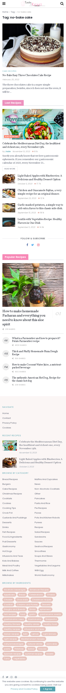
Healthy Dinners (12, 624)
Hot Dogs (7, 551)
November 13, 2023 (21, 151)
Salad (31, 648)
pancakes (52, 644)
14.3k (41, 227)
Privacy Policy (9, 422)
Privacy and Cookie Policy (24, 688)
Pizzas (38, 512)
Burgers (6, 484)
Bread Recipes (10, 479)
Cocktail (8, 604)
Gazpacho (51, 619)
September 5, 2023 (26, 227)
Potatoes (19, 648)
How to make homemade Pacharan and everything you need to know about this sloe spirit (23, 318)
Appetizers (9, 594)
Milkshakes (8, 575)
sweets (50, 653)
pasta (7, 648)
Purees (38, 522)
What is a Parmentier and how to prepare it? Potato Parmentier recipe (36, 340)
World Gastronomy (44, 575)
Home (5, 12)
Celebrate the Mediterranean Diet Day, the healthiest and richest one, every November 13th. (31, 145)
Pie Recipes (41, 508)
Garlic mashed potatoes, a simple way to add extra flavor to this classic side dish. (40, 206)
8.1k (36, 151)
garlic (32, 614)
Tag (13, 12)
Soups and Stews (44, 555)
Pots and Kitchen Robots (47, 517)
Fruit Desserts (9, 541)
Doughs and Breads (14, 609)
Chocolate (22, 599)
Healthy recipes (12, 629)
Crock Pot (7, 512)
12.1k (42, 198)
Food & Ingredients (12, 536)
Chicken (8, 599)
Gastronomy (11, 136)
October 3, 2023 (25, 183)
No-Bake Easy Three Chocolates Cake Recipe (26, 75)
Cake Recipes (9, 71)
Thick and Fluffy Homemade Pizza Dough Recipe (35, 353)
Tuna (6, 658)
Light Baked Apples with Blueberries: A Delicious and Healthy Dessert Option (40, 177)
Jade (8, 151)
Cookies (6, 427)
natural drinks (35, 644)
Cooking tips (9, 508)
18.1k (42, 212)
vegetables (19, 658)
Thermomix (40, 560)
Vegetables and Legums (47, 565)
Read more (9, 168)
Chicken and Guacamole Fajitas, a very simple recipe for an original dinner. (40, 192)
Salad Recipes (42, 532)
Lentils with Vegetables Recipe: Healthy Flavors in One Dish (40, 221)
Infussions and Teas (12, 555)
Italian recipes (11, 634)
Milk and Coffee (10, 570)
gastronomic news (14, 619)
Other (38, 493)
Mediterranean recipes (33, 639)
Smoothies (40, 551)
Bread (22, 594)
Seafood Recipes (44, 546)
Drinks (5, 527)
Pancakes (40, 498)
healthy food (50, 624)
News (37, 484)
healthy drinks (32, 624)
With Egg (39, 570)
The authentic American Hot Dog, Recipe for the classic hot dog (36, 379)
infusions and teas (34, 629)
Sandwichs (40, 536)
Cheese (51, 594)
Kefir (25, 634)
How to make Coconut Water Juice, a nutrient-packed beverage (37, 366)
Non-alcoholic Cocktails (47, 488)
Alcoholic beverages (15, 589)
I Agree (47, 688)
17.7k (38, 183)
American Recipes (39, 589)
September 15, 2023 (27, 212)
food (22, 614)
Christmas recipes (41, 599)
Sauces (38, 541)
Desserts (7, 522)
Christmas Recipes (12, 493)
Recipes (39, 527)
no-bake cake (24, 12)
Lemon (35, 634)
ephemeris (45, 609)
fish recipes (10, 614)
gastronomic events (50, 614)
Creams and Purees (27, 604)
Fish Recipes (8, 532)
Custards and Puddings (14, 517)
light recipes (10, 639)
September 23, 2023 (27, 198)
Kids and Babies (10, 560)
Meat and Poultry (11, 565)
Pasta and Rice (42, 503)
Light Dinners (49, 634)
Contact (6, 418)
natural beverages (14, 644)
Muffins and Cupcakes (46, 479)
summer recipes (33, 653)
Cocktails (7, 498)
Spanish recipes (12, 653)
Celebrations (36, 594)
